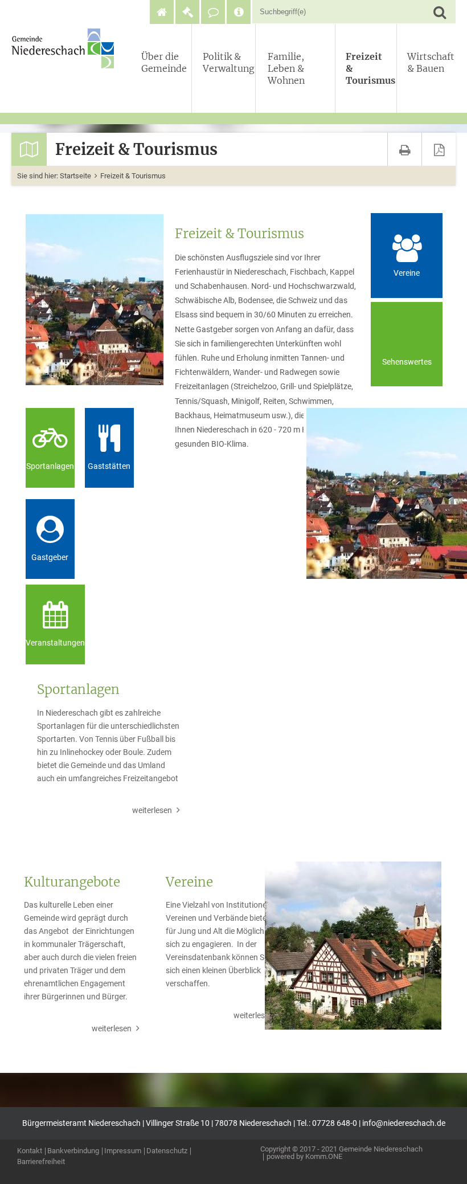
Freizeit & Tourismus (369, 68)
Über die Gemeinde (164, 62)
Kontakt (29, 1151)
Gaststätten (109, 466)
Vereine (407, 273)
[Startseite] (162, 12)
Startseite (75, 176)
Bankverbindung (73, 1151)
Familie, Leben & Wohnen (286, 68)
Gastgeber (49, 557)
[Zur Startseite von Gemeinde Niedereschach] (65, 48)
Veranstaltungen (55, 643)
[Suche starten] (439, 11)
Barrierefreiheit (41, 1162)
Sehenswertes (407, 362)
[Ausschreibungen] (187, 12)
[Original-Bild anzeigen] (93, 299)
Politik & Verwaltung (227, 62)
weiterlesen (152, 810)
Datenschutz (166, 1151)
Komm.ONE (323, 1156)
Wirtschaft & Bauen (429, 62)
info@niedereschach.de (403, 1123)
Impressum (122, 1151)
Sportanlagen (50, 466)
